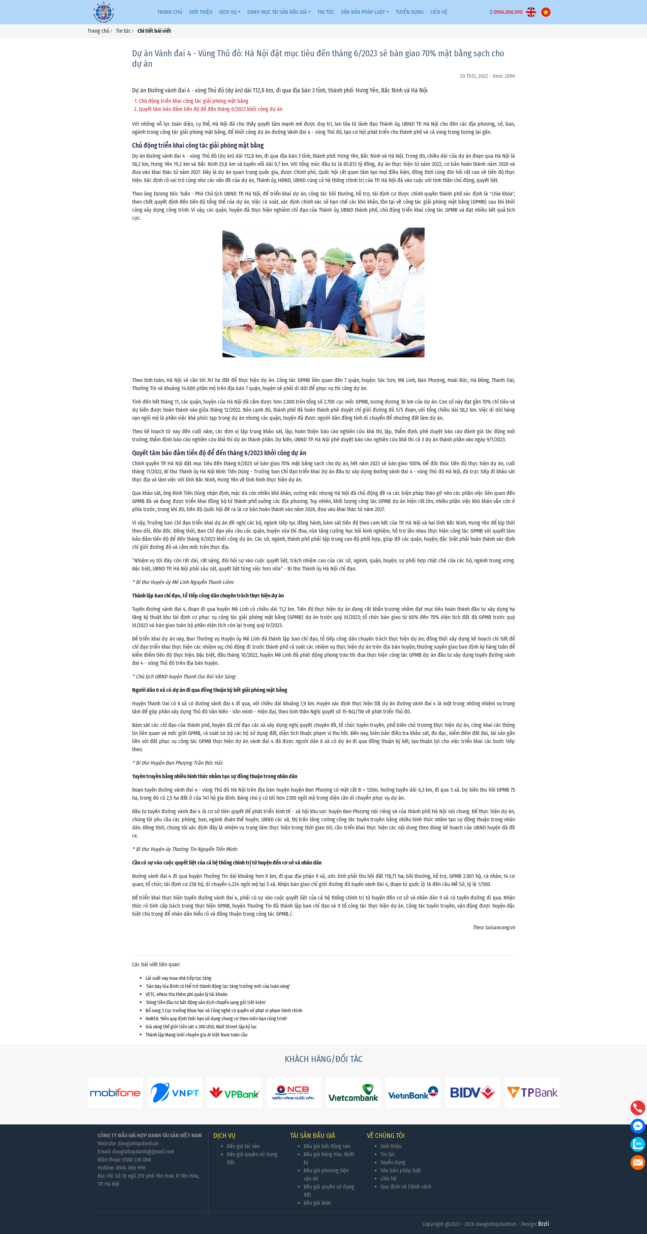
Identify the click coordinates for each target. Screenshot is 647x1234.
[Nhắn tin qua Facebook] (637, 1126)
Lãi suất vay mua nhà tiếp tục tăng (178, 978)
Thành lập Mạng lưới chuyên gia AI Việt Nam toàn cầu (196, 1035)
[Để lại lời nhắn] (637, 1162)
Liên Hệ (439, 12)
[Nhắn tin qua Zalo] (637, 1144)
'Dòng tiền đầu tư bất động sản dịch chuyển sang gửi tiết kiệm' (206, 1002)
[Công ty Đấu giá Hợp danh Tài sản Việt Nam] (104, 12)
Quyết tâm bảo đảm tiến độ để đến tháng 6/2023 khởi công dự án (210, 109)
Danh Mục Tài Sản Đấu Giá (277, 12)
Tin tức (325, 12)
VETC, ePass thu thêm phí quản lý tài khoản (186, 994)
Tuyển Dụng (410, 12)
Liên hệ (388, 1178)
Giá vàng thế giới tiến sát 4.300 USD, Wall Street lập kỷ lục (201, 1027)
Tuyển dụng (392, 1162)
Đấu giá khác (318, 1203)
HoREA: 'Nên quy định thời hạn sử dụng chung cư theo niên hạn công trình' (216, 1019)
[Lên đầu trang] (638, 1197)
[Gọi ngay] (637, 1107)
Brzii (543, 1224)
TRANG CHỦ (169, 12)
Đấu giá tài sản (243, 1146)
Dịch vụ (228, 12)
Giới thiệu (200, 12)
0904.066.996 (508, 12)
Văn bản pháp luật (363, 12)
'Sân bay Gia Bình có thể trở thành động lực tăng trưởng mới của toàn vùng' (218, 986)
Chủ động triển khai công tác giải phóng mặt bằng (193, 101)
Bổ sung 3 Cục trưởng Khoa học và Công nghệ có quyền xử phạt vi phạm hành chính (224, 1010)
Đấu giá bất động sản (327, 1146)
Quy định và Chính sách (405, 1186)
